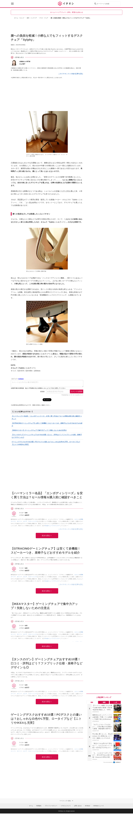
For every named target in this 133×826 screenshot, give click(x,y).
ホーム (31, 806)
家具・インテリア (32, 18)
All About (87, 806)
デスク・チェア (43, 18)
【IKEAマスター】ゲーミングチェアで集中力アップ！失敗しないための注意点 (39, 430)
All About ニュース (98, 806)
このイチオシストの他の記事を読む (70, 74)
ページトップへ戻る (65, 801)
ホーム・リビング (19, 18)
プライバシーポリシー (51, 806)
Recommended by (108, 762)
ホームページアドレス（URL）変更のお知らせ (66, 12)
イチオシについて (66, 806)
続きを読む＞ (47, 535)
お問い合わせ (78, 806)
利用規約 (38, 806)
